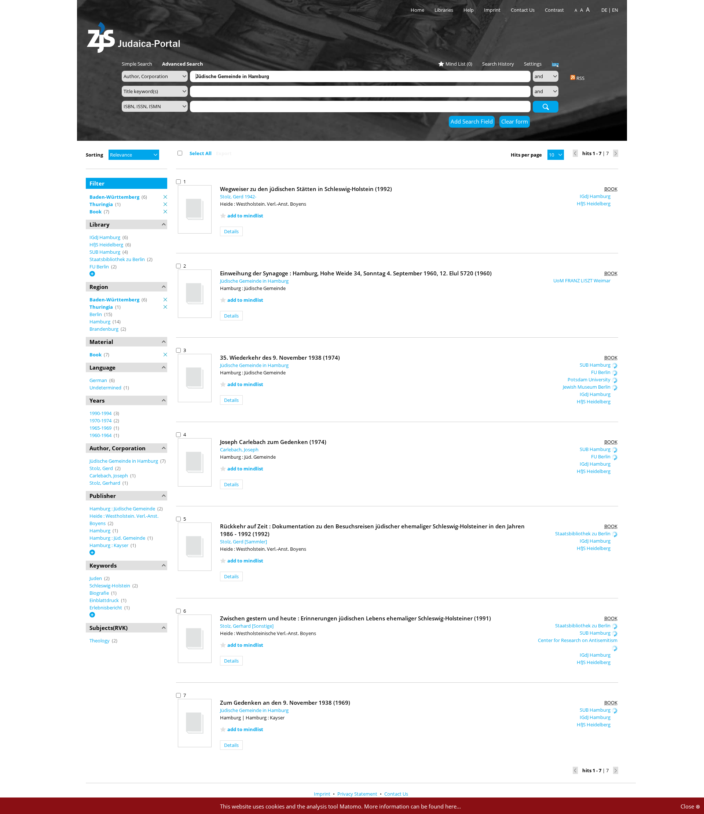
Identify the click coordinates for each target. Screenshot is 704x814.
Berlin (96, 314)
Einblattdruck (104, 600)
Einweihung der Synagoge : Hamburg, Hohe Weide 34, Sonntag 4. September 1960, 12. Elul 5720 (356, 273)
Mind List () (458, 63)
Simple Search (137, 63)
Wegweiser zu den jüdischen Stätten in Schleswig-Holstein (306, 188)
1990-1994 (101, 413)
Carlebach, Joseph (109, 475)
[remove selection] (165, 197)
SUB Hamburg (105, 252)
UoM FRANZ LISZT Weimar (582, 280)
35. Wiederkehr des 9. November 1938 (280, 357)
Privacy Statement (357, 794)
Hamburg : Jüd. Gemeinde (117, 538)
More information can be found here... (412, 806)
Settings (533, 63)
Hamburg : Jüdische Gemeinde (122, 508)
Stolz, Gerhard (105, 483)
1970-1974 (101, 420)
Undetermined (105, 387)
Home (417, 10)
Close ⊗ (690, 806)
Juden (96, 578)
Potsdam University (590, 379)
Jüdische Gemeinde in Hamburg (124, 461)
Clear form (514, 121)
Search (545, 106)
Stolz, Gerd (101, 468)
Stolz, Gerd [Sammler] (243, 541)
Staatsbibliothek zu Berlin (117, 259)
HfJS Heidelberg (106, 244)
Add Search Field (472, 121)
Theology (100, 640)
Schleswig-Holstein (110, 585)
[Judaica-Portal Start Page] (135, 35)
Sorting (94, 154)
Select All (201, 153)
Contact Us (523, 10)
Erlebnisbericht (106, 607)
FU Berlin (99, 266)
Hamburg (100, 321)
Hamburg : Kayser (109, 545)
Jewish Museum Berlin (587, 387)
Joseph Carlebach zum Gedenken (273, 441)
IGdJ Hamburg (105, 237)
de (604, 10)
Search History (498, 63)
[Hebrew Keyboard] (555, 64)
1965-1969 (101, 428)
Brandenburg (104, 329)
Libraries (443, 10)
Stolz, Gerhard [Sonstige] (247, 626)
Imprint (492, 10)
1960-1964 (101, 435)
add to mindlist (245, 215)
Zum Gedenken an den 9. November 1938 (285, 702)
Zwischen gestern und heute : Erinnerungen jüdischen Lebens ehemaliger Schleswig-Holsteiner (355, 618)
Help (468, 10)
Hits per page (526, 154)
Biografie (99, 593)
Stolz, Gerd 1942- (238, 196)
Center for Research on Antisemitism (577, 640)
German (98, 380)
